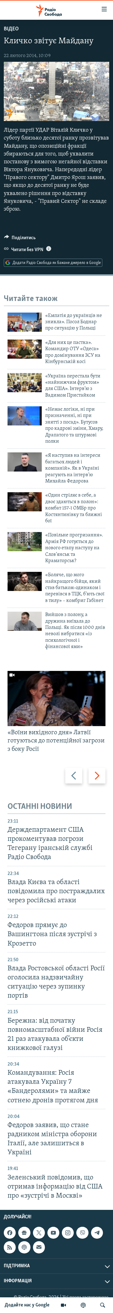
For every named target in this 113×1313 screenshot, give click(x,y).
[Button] (20, 239)
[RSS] (10, 1247)
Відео (11, 29)
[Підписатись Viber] (82, 1233)
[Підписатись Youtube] (53, 1233)
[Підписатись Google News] (24, 1233)
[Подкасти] (83, 1305)
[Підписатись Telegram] (97, 1233)
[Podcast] (24, 1247)
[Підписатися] (39, 1247)
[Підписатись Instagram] (68, 1233)
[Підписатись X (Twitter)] (39, 1233)
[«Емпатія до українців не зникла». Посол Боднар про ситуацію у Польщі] (25, 322)
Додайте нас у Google (27, 1305)
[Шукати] (102, 1305)
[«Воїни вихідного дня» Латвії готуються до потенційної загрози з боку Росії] (56, 698)
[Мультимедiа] (63, 1305)
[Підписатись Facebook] (10, 1233)
